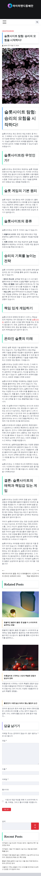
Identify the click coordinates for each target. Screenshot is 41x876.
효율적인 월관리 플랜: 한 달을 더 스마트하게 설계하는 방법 (20, 623)
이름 (4, 769)
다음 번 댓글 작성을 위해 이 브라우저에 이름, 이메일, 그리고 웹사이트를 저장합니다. (21, 801)
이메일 (5, 779)
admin (6, 45)
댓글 (4, 741)
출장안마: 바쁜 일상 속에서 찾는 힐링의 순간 (20, 703)
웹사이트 (5, 789)
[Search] (37, 22)
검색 (3, 821)
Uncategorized (8, 31)
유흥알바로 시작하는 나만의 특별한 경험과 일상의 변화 (20, 677)
